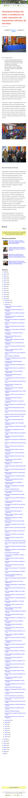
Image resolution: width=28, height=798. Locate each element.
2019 (5, 286)
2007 (5, 749)
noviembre (7, 302)
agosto (6, 722)
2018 (5, 288)
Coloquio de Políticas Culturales (12, 711)
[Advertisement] (14, 770)
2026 (5, 272)
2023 (5, 278)
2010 (5, 743)
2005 (5, 753)
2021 (5, 282)
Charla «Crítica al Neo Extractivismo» (13, 687)
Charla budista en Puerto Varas (12, 552)
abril (6, 730)
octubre (6, 304)
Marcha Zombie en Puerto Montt (12, 356)
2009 (5, 745)
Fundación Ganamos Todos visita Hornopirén (15, 414)
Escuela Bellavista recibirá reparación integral (15, 540)
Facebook (13, 30)
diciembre (7, 300)
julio (6, 724)
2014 (5, 296)
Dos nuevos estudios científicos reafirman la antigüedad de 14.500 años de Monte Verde (16, 242)
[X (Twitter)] (21, 5)
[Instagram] (15, 5)
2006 (5, 751)
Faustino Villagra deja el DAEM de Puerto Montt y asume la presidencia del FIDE (17, 249)
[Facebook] (13, 5)
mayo (6, 728)
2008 (5, 747)
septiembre (7, 720)
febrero (6, 734)
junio (6, 726)
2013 (5, 298)
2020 (5, 284)
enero (6, 736)
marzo (6, 732)
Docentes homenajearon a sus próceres (14, 695)
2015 (5, 294)
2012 (5, 739)
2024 (5, 276)
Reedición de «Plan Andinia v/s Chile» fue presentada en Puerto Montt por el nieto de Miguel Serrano (17, 256)
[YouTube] (18, 5)
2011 (5, 741)
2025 (5, 274)
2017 (5, 290)
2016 (5, 292)
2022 (5, 280)
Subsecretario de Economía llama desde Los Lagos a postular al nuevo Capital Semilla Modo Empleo (17, 262)
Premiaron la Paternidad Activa (12, 489)
